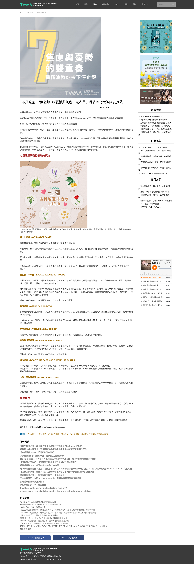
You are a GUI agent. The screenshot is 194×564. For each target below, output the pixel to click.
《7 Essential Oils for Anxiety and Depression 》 (48, 427)
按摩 (62, 434)
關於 (135, 4)
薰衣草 (105, 434)
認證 (86, 4)
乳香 (29, 434)
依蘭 (40, 434)
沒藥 (71, 434)
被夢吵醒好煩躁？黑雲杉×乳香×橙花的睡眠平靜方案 (41, 505)
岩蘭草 (56, 434)
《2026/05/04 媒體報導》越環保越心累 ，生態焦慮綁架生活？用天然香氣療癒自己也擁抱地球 (57, 510)
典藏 (144, 4)
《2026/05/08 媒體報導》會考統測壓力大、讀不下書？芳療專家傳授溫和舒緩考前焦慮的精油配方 (59, 513)
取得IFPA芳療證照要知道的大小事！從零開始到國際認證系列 (44, 521)
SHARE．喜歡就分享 (35, 538)
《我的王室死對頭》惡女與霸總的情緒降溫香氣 (39, 515)
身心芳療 (30, 12)
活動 (126, 4)
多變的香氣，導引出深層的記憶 (32, 507)
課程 (95, 4)
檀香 (66, 434)
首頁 (77, 4)
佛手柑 (34, 434)
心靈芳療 (40, 12)
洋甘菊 (76, 434)
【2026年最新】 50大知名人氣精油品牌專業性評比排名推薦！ (45, 523)
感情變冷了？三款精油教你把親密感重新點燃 (38, 502)
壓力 (44, 434)
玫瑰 (81, 434)
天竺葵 (50, 434)
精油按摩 (92, 434)
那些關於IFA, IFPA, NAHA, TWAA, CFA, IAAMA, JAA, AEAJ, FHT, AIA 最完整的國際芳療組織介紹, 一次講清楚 (63, 526)
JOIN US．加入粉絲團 (68, 538)
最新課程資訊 (25, 529)
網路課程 (106, 4)
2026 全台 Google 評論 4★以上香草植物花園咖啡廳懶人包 (43, 518)
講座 (117, 4)
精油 (86, 434)
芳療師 (99, 434)
